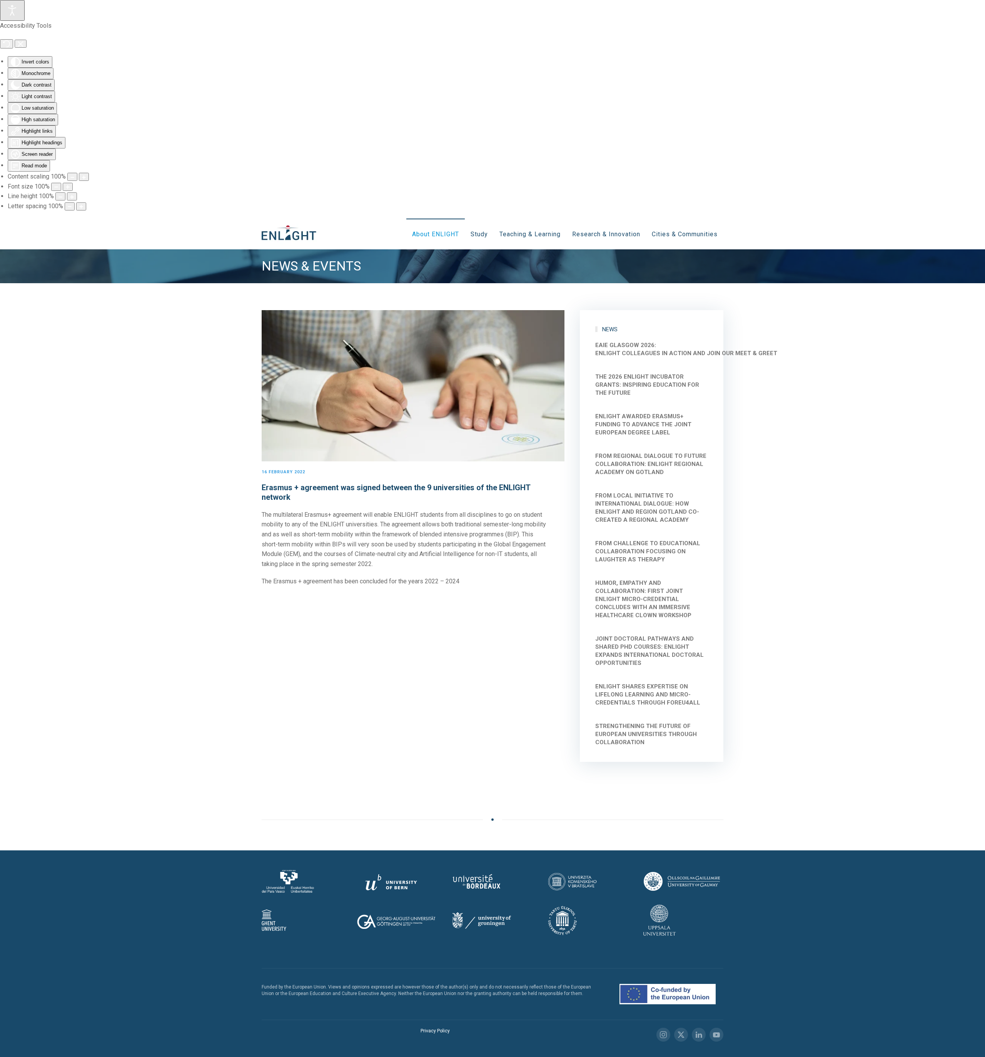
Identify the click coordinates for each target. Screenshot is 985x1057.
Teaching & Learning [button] (530, 234)
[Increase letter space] (81, 206)
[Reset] (6, 43)
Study (479, 234)
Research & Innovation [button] (606, 234)
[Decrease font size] (56, 187)
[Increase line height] (72, 196)
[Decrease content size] (72, 177)
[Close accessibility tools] (21, 44)
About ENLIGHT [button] (435, 234)
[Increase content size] (84, 177)
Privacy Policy (435, 1031)
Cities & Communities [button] (685, 234)
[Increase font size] (68, 187)
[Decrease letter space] (70, 206)
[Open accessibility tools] (12, 10)
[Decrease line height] (60, 196)
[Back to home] (291, 234)
